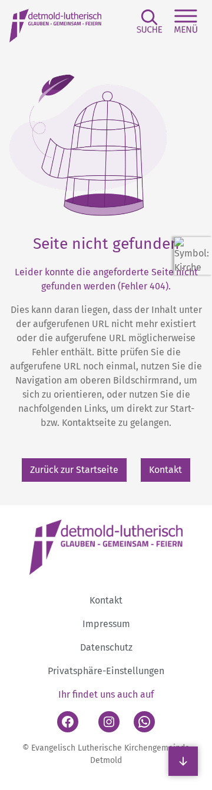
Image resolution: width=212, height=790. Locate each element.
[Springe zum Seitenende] (183, 761)
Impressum (106, 623)
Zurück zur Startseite (74, 469)
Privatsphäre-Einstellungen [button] (106, 670)
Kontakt (165, 469)
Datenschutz (106, 647)
